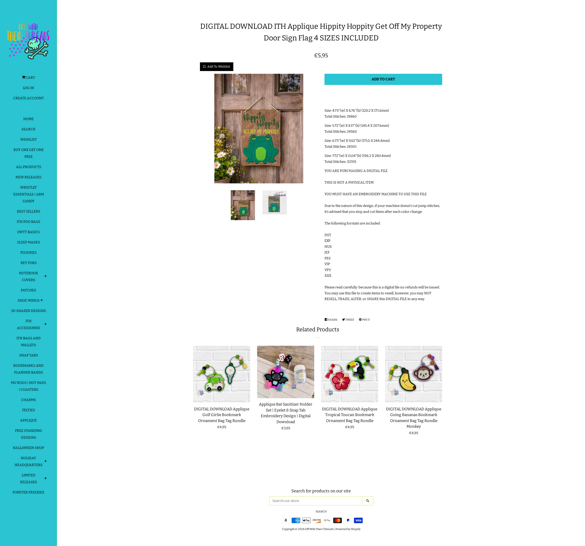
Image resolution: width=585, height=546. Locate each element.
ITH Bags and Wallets (28, 341)
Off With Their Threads (319, 529)
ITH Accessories (28, 324)
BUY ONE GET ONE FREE (28, 153)
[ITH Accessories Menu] (45, 325)
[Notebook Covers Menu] (45, 277)
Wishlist (28, 139)
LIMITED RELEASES (28, 478)
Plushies (28, 253)
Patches (28, 290)
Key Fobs (29, 263)
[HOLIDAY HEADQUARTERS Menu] (45, 462)
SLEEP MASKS (28, 242)
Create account (28, 98)
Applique (28, 420)
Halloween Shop (28, 448)
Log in (28, 88)
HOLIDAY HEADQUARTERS (29, 461)
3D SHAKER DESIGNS (28, 311)
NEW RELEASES (28, 177)
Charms (28, 400)
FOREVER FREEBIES (28, 492)
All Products (28, 167)
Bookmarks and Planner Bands (28, 369)
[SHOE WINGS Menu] (42, 301)
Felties (28, 410)
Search (28, 129)
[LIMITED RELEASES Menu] (45, 479)
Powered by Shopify (347, 529)
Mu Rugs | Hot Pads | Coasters (28, 386)
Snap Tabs (28, 355)
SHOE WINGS (29, 300)
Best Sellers (28, 211)
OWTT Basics (28, 232)
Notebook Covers (28, 276)
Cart (30, 78)
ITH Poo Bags (28, 222)
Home (28, 119)
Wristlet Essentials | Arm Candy (28, 194)
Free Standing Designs (28, 434)
